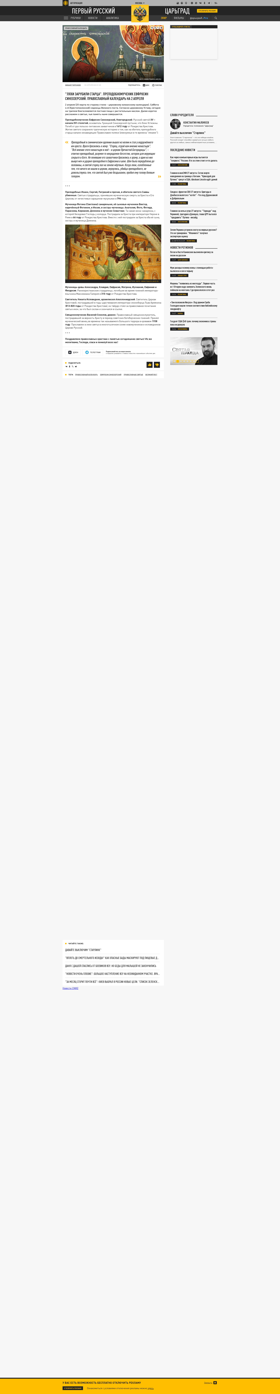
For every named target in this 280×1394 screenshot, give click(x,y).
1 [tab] (174, 361)
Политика (182, 184)
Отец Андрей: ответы (181, 27)
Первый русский (93, 11)
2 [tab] (178, 361)
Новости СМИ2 (70, 988)
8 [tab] (197, 361)
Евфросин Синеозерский (110, 375)
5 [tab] (187, 361)
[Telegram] (161, 27)
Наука (180, 313)
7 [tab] (194, 361)
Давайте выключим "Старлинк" (83, 950)
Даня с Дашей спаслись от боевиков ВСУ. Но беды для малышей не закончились (110, 966)
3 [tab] (181, 361)
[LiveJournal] (158, 27)
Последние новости (182, 150)
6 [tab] (191, 361)
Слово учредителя (182, 115)
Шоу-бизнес (183, 260)
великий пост (151, 375)
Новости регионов (181, 247)
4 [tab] (184, 361)
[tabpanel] (193, 351)
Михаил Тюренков (73, 85)
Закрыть (208, 1383)
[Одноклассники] (155, 27)
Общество (182, 275)
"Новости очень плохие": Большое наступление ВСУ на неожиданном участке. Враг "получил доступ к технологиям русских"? (112, 973)
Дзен (75, 352)
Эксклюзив (182, 165)
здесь (151, 1388)
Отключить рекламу (207, 11)
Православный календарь (76, 28)
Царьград (177, 10)
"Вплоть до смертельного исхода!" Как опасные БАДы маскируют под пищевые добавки (112, 958)
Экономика (182, 329)
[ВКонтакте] (152, 27)
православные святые (133, 375)
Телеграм (95, 352)
